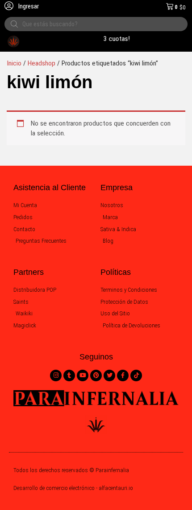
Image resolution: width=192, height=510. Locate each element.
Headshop (41, 63)
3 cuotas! (115, 39)
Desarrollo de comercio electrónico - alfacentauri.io (73, 488)
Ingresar (28, 6)
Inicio (14, 63)
